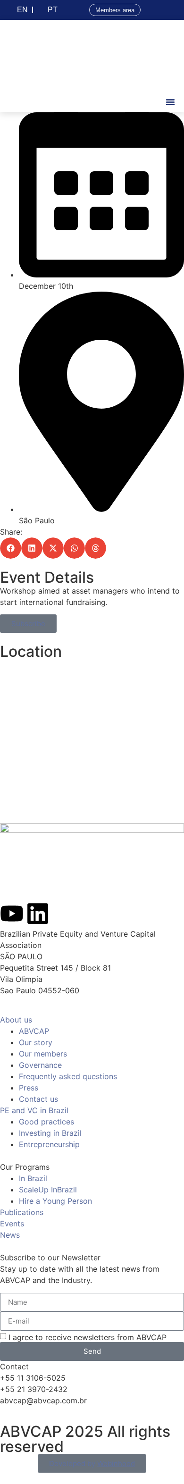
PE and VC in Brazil (34, 1110)
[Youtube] (12, 913)
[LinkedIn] (38, 913)
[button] (170, 102)
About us (16, 1019)
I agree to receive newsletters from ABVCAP (87, 1336)
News (10, 1235)
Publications (21, 1212)
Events (12, 1223)
